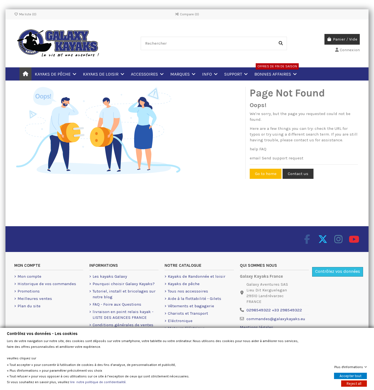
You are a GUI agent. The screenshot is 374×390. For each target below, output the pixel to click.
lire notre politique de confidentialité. (98, 382)
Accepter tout (350, 376)
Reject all (354, 384)
